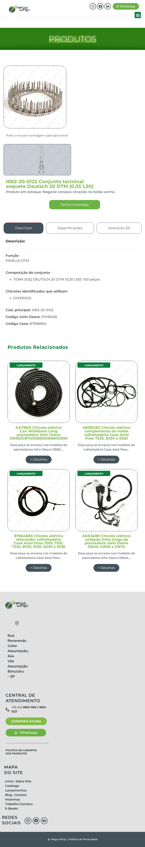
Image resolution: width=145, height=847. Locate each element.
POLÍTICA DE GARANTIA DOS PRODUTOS (21, 752)
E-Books (11, 808)
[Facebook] (100, 6)
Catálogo (12, 786)
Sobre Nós (23, 781)
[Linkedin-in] (107, 6)
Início (9, 781)
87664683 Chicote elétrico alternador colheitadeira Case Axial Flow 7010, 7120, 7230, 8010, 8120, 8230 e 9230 (39, 541)
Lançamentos (15, 790)
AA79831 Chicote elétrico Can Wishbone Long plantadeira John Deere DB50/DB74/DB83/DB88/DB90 (39, 433)
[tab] (23, 228)
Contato (20, 795)
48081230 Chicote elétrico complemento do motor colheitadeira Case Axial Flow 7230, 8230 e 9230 (106, 433)
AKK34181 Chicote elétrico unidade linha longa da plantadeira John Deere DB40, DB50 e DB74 (106, 541)
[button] (138, 15)
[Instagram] (93, 6)
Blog (8, 795)
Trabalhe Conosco (19, 804)
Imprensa (12, 799)
